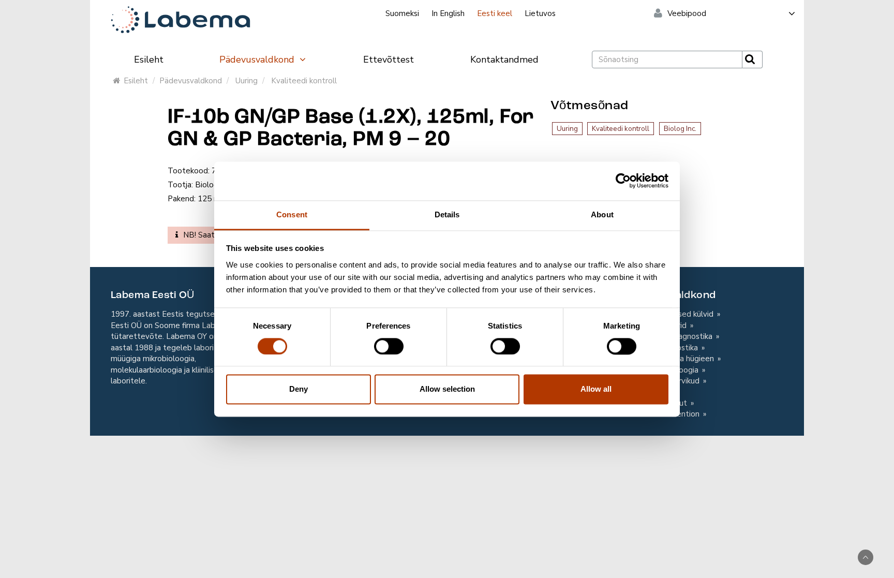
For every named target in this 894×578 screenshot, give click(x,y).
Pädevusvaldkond (258, 59)
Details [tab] (447, 214)
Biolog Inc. (680, 129)
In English (448, 13)
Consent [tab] (291, 214)
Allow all (596, 389)
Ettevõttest (388, 59)
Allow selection (447, 389)
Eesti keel (494, 13)
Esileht (148, 59)
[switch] (389, 346)
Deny (298, 389)
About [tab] (602, 214)
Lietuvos (540, 13)
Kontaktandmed (504, 59)
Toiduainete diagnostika (670, 336)
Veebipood (686, 13)
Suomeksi (402, 13)
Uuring (246, 81)
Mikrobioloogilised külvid (671, 314)
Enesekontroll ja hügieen (671, 358)
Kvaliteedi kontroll (304, 81)
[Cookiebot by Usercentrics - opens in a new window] (623, 180)
